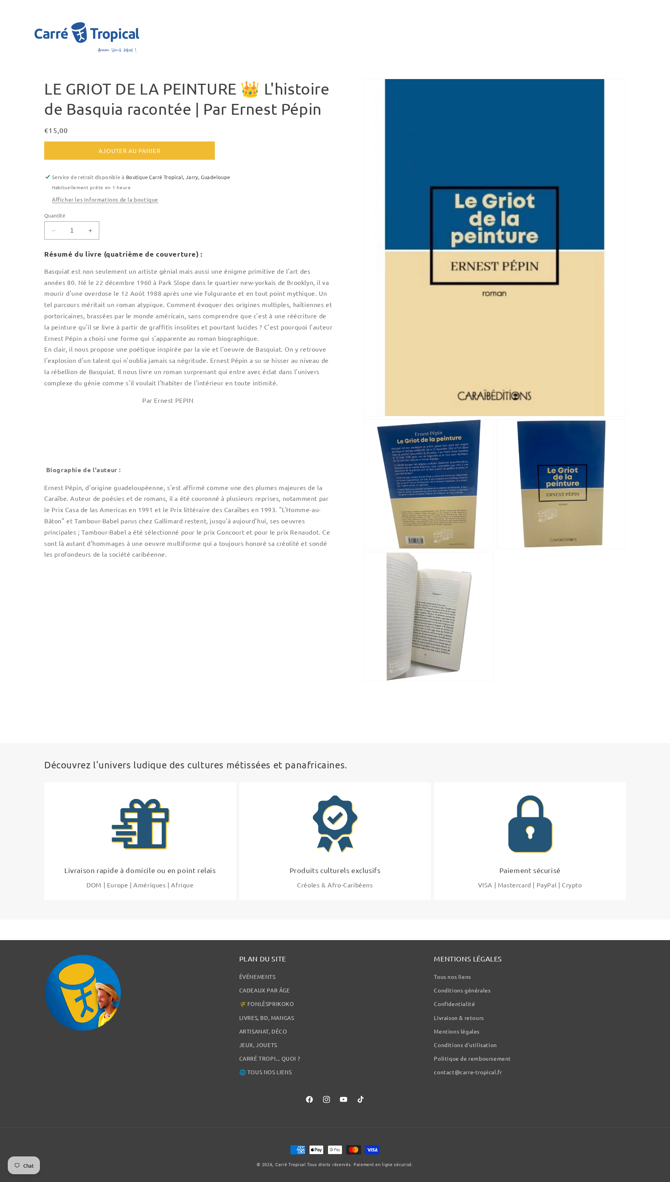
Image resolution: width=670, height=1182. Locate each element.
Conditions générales (462, 990)
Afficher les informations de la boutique (105, 199)
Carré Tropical (290, 1164)
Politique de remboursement (472, 1058)
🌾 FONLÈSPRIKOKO (266, 1003)
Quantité (54, 215)
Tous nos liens (452, 976)
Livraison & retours (459, 1017)
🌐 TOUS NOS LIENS (265, 1071)
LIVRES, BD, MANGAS (266, 1017)
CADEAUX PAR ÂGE (264, 990)
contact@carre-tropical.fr (468, 1071)
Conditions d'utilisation (465, 1044)
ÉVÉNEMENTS (257, 976)
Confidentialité (454, 1003)
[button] (16, 32)
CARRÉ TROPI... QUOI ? (269, 1058)
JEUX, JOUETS (258, 1044)
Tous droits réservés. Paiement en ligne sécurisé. (360, 1164)
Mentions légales (457, 1031)
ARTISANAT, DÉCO (263, 1031)
